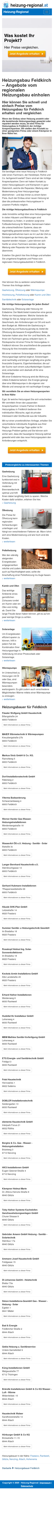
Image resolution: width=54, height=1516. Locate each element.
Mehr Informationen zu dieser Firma (17, 725)
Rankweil (44, 1455)
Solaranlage (28, 299)
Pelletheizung (22, 294)
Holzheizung (8, 294)
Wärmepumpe (38, 290)
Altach (22, 1459)
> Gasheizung (9, 502)
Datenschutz (27, 1486)
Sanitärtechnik (9, 299)
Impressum (45, 1482)
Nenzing (13, 1459)
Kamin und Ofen (43, 294)
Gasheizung (8, 290)
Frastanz (34, 1455)
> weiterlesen (8, 541)
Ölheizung (20, 290)
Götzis (5, 1459)
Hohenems (31, 1459)
